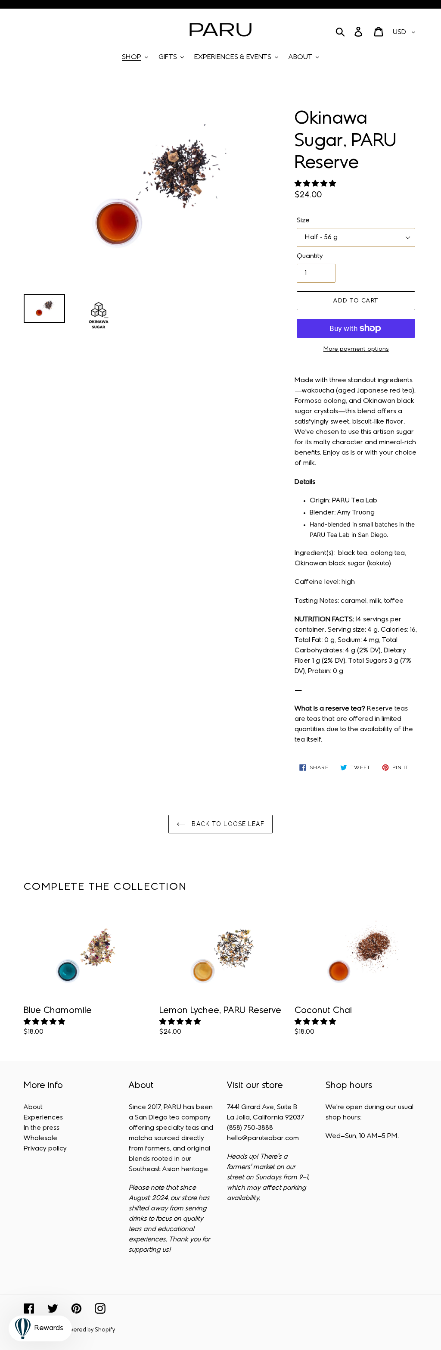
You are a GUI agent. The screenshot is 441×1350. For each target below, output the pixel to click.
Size (303, 221)
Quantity (310, 256)
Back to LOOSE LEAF (226, 823)
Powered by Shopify (88, 1330)
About (33, 1107)
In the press (41, 1128)
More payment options (356, 349)
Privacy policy (45, 1149)
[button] (316, 184)
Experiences (43, 1118)
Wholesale (40, 1138)
